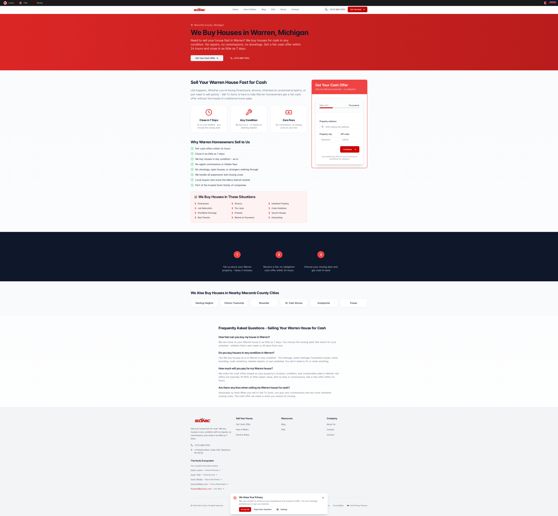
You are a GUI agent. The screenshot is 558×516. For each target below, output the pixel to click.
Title (25, 3)
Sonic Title (203, 475)
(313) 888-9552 (241, 58)
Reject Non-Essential (262, 509)
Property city (326, 134)
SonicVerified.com (208, 484)
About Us (331, 424)
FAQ (273, 9)
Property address (328, 121)
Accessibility (338, 505)
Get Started (355, 9)
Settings (283, 509)
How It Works (249, 9)
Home (235, 9)
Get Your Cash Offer (205, 58)
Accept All (245, 509)
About (283, 9)
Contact (295, 9)
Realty (40, 3)
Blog (264, 9)
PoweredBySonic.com (206, 489)
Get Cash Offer (243, 424)
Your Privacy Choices (358, 505)
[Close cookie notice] (323, 498)
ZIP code (345, 134)
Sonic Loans (204, 470)
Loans (11, 3)
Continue (347, 149)
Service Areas (242, 434)
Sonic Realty (205, 479)
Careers (330, 429)
